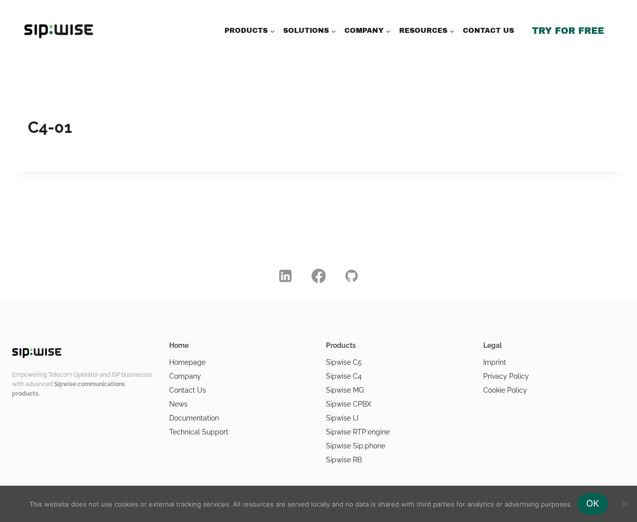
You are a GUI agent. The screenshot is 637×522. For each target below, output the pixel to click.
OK (592, 503)
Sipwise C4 (344, 376)
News (178, 404)
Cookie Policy (505, 390)
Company (185, 376)
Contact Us (187, 390)
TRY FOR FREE (568, 31)
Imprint (494, 362)
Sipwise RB (344, 460)
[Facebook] (318, 275)
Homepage (187, 362)
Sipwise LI (342, 418)
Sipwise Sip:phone (355, 446)
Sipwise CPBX (348, 404)
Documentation (194, 418)
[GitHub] (351, 275)
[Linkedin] (285, 275)
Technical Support (198, 432)
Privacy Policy (506, 376)
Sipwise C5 (344, 362)
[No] (625, 504)
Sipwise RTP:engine (358, 432)
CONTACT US (488, 30)
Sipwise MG (345, 390)
